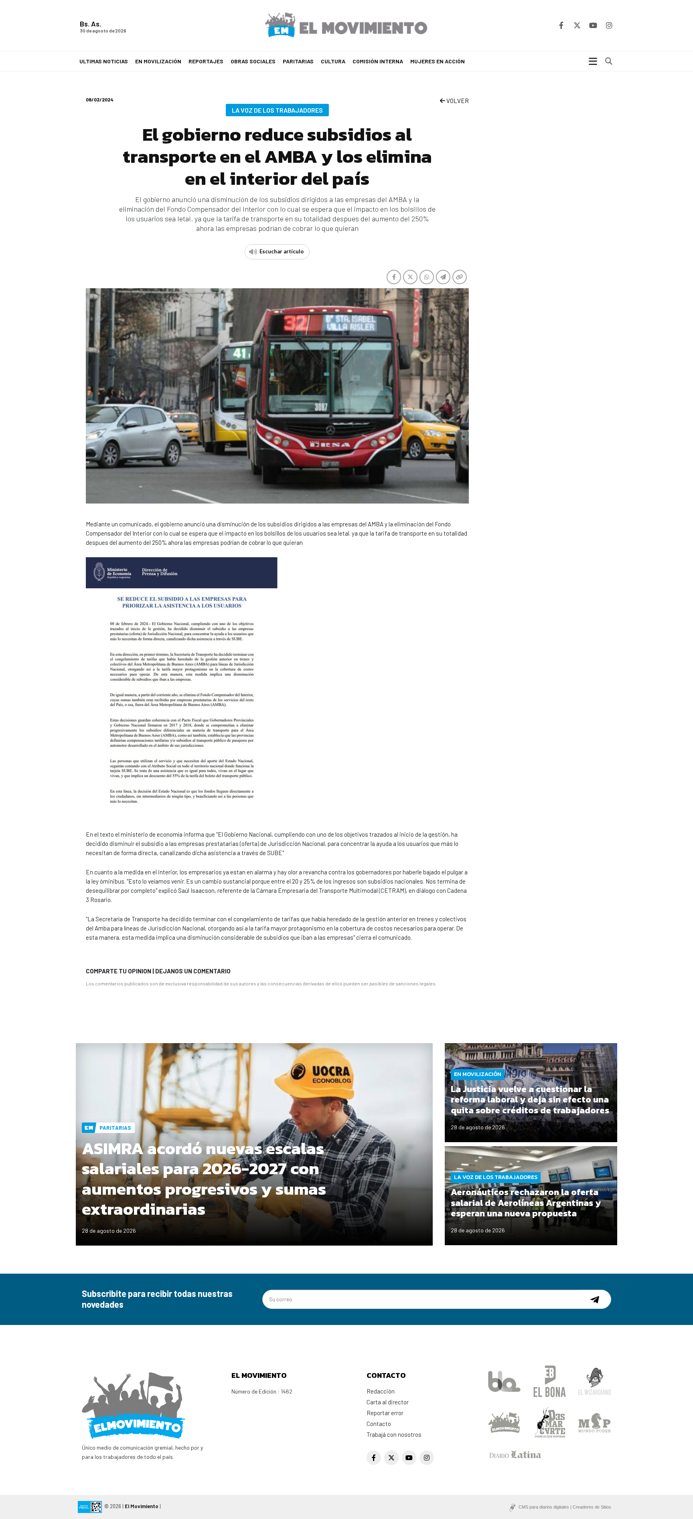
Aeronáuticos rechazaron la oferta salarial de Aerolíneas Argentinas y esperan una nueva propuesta (526, 1202)
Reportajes (205, 61)
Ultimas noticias (103, 61)
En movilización (158, 61)
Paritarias (298, 61)
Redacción (381, 1391)
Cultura (333, 61)
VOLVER (457, 100)
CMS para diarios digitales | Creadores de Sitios (565, 1507)
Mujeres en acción (437, 61)
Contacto (379, 1423)
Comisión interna (378, 61)
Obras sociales (253, 61)
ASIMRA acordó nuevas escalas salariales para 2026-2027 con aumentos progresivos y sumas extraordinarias (204, 1179)
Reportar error (385, 1412)
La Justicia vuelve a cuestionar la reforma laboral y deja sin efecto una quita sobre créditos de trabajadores (530, 1099)
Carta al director (388, 1402)
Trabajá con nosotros (394, 1434)
